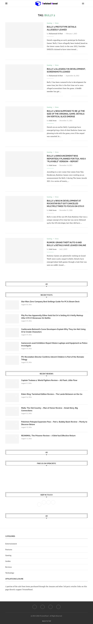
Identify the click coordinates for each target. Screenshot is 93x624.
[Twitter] (42, 607)
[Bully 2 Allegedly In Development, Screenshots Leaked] (24, 77)
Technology (9, 573)
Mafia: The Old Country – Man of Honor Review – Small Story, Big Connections (49, 409)
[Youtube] (50, 607)
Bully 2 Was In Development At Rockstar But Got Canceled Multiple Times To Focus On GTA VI (65, 204)
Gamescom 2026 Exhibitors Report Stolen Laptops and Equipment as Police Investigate (54, 344)
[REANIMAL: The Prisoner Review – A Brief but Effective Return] (12, 439)
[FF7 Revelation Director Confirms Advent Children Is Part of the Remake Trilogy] (12, 360)
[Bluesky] (58, 607)
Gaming (8, 555)
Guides (8, 561)
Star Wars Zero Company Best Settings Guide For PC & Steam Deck (50, 302)
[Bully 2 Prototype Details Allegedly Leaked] (24, 35)
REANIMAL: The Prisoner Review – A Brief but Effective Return (48, 436)
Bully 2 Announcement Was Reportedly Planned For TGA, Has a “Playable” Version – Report (66, 159)
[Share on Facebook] (66, 54)
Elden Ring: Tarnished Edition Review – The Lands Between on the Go (51, 394)
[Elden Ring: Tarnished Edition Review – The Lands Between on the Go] (12, 397)
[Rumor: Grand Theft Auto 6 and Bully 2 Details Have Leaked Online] (24, 250)
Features (8, 549)
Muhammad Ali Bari (56, 33)
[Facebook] (35, 607)
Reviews (8, 567)
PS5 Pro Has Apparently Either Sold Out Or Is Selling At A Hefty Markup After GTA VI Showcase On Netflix (52, 316)
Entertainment (11, 544)
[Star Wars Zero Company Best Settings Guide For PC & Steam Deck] (12, 305)
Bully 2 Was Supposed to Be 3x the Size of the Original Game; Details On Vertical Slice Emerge (66, 114)
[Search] (86, 3)
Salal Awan (52, 120)
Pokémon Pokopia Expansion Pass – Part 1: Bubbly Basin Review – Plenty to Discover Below (54, 423)
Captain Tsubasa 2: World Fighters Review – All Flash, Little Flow (49, 380)
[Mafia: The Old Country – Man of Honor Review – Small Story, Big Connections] (12, 411)
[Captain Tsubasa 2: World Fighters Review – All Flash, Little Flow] (12, 383)
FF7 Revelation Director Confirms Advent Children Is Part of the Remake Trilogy (52, 358)
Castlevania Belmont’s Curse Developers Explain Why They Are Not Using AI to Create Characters (53, 330)
